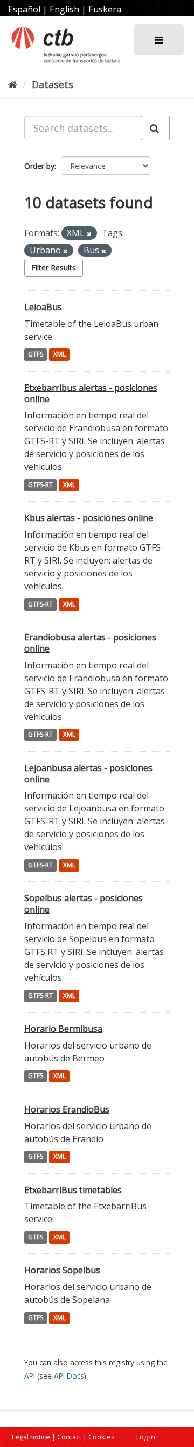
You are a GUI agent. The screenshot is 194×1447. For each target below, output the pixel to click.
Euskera (104, 9)
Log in (145, 1437)
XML (59, 354)
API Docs (69, 1376)
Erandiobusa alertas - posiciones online (90, 642)
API (29, 1376)
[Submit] (155, 128)
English (64, 9)
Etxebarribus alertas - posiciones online (90, 393)
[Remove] (89, 234)
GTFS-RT (40, 484)
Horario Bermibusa (63, 1029)
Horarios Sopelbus (62, 1270)
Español (24, 9)
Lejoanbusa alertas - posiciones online (88, 773)
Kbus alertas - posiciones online (88, 518)
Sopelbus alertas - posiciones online (83, 903)
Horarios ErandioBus (66, 1109)
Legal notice (31, 1437)
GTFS (35, 354)
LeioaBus (43, 307)
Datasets (52, 84)
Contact (69, 1437)
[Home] (12, 84)
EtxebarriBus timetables (73, 1190)
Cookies (101, 1437)
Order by (39, 166)
